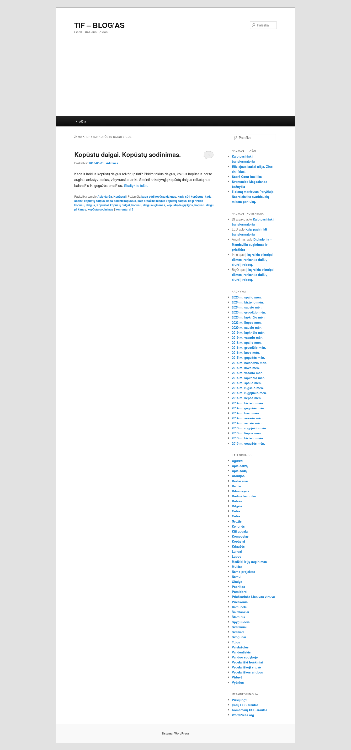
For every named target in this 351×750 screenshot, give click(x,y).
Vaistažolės (240, 647)
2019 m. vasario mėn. (247, 337)
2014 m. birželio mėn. (248, 403)
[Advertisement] (199, 80)
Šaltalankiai (240, 612)
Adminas (112, 163)
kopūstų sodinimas (100, 209)
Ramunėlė (239, 607)
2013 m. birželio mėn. (248, 438)
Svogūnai (239, 637)
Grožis (237, 521)
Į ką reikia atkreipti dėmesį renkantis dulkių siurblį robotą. (252, 259)
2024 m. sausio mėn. (247, 307)
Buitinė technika (244, 496)
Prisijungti (239, 700)
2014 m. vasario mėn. (247, 418)
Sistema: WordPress (175, 733)
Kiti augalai (240, 531)
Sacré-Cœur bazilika (247, 176)
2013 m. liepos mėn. (247, 433)
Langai (237, 551)
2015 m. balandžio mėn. (249, 362)
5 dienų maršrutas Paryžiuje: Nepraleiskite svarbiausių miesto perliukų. (253, 196)
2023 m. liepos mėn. (247, 322)
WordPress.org (243, 715)
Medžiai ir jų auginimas (249, 561)
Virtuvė (237, 677)
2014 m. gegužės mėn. (248, 408)
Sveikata (238, 632)
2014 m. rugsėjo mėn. (248, 387)
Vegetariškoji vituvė (246, 667)
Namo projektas (243, 571)
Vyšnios (238, 682)
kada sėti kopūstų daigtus (158, 196)
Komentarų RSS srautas (249, 710)
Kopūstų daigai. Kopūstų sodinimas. (127, 154)
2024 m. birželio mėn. (248, 302)
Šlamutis (238, 617)
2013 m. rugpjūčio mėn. (249, 428)
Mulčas (237, 566)
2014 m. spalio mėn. (247, 382)
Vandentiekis (241, 652)
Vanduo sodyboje (245, 657)
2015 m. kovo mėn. (246, 367)
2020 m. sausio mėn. (247, 327)
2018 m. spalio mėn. (247, 342)
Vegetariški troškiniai (247, 662)
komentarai (124, 209)
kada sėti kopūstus (190, 196)
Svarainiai (239, 627)
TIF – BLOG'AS (99, 25)
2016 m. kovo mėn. (246, 352)
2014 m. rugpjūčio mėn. (249, 392)
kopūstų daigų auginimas (148, 205)
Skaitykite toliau (138, 185)
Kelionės (238, 526)
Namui (236, 576)
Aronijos (238, 475)
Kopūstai (119, 196)
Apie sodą (239, 470)
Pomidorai (239, 591)
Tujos (236, 642)
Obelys (237, 581)
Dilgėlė (237, 506)
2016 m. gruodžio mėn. (249, 347)
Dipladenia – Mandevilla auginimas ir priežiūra (252, 244)
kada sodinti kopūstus (121, 201)
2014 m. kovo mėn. (246, 413)
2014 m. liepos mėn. (247, 398)
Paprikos (238, 586)
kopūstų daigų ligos (180, 205)
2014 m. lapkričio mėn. (249, 377)
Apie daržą (104, 196)
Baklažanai (240, 481)
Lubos (236, 556)
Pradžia (80, 121)
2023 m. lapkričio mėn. (249, 317)
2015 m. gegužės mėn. (248, 357)
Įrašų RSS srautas (245, 705)
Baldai (236, 486)
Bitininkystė (240, 491)
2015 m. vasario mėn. (247, 372)
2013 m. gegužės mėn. (248, 443)
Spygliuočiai (241, 622)
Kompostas (240, 536)
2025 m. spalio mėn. (247, 297)
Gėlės (236, 511)
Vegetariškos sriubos (247, 672)
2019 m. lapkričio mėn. (249, 332)
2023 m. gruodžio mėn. (249, 312)
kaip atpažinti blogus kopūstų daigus (162, 201)
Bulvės (237, 501)
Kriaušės (238, 546)
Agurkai (237, 460)
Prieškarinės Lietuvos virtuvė (253, 596)
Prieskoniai (240, 602)
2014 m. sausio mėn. (247, 423)
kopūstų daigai (120, 205)
